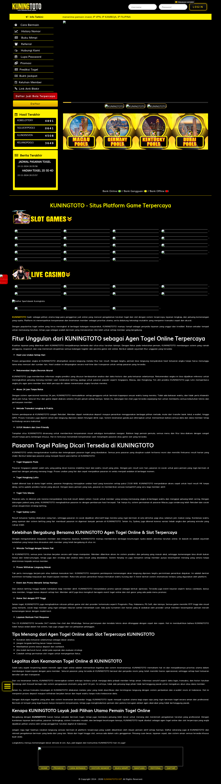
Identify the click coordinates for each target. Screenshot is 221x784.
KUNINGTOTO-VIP (113, 779)
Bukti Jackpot (28, 76)
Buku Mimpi (28, 37)
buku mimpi (121, 768)
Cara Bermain (29, 25)
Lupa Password (30, 56)
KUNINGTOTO (19, 316)
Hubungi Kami (29, 50)
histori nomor (100, 768)
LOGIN (198, 6)
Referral (25, 44)
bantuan (139, 768)
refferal (156, 768)
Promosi (25, 63)
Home (44, 768)
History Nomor (30, 31)
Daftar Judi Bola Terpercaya (35, 96)
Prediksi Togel (29, 69)
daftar (171, 768)
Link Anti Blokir (29, 88)
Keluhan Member (30, 82)
